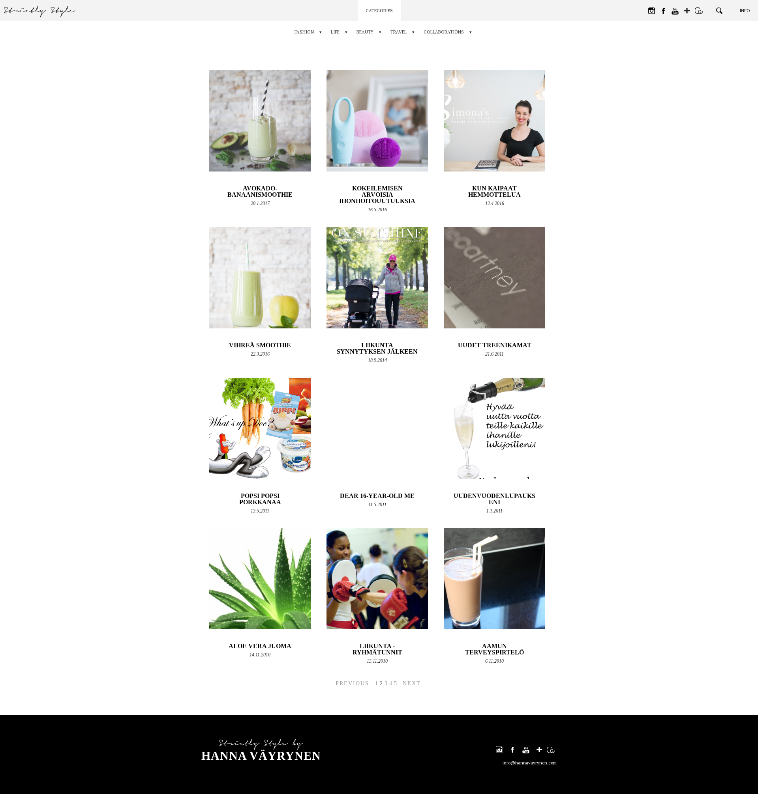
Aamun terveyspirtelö (494, 649)
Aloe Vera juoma (260, 646)
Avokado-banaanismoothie (260, 191)
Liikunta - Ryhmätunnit (377, 649)
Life (335, 32)
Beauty (364, 32)
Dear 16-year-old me (377, 495)
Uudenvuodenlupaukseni (494, 498)
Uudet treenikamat (494, 345)
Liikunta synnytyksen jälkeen (377, 348)
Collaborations (444, 32)
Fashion (304, 32)
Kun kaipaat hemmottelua (494, 191)
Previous (352, 683)
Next (412, 683)
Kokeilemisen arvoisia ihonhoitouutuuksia (377, 194)
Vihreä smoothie (260, 345)
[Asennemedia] (699, 10)
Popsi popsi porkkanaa (260, 498)
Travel (398, 32)
